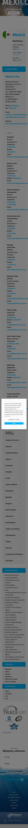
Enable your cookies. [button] (14, 419)
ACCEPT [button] (14, 423)
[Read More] (8, 416)
